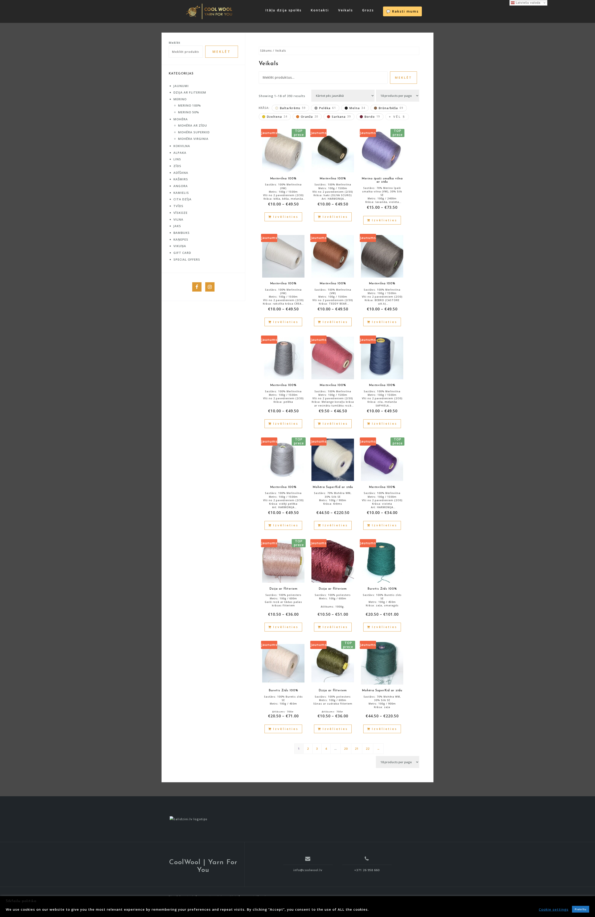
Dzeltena (277, 116)
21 (357, 748)
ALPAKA (179, 153)
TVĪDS (178, 206)
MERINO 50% (188, 112)
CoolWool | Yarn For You (203, 866)
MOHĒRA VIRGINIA (193, 139)
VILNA (178, 219)
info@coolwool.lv (307, 870)
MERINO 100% (189, 105)
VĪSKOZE (180, 213)
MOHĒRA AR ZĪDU (192, 125)
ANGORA (180, 186)
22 (368, 748)
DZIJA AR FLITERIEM (189, 92)
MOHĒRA (180, 119)
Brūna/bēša (391, 108)
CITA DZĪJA (182, 199)
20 (346, 748)
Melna (357, 108)
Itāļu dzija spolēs (283, 10)
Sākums (266, 51)
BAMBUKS (181, 233)
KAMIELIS (181, 193)
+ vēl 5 (397, 116)
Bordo (372, 116)
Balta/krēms (293, 108)
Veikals (345, 10)
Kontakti (320, 10)
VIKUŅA (179, 246)
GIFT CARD (182, 253)
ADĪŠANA (180, 173)
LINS (177, 159)
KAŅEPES (180, 239)
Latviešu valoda (527, 2)
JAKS (177, 226)
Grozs (368, 10)
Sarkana (341, 116)
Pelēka (327, 108)
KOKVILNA (181, 146)
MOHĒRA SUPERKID (194, 132)
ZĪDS (177, 166)
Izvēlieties (285, 217)
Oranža (309, 116)
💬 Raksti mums (402, 11)
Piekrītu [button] (580, 909)
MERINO (180, 99)
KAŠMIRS (180, 179)
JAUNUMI (181, 86)
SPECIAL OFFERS (186, 259)
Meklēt (403, 77)
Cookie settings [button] (554, 909)
